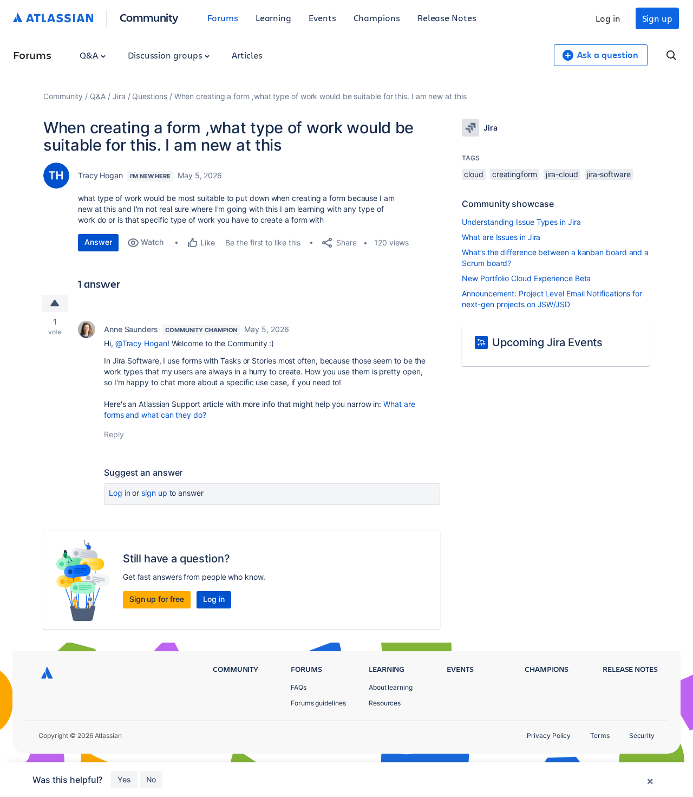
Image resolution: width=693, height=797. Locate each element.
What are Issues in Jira (501, 237)
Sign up (657, 18)
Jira (119, 96)
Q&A (90, 55)
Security (642, 735)
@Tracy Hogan (141, 343)
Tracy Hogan (100, 175)
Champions (377, 17)
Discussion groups (166, 55)
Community (149, 17)
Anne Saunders (131, 329)
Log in (608, 18)
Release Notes (446, 17)
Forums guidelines (318, 703)
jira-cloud (562, 174)
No (151, 779)
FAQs (298, 687)
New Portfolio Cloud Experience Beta (526, 278)
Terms (600, 735)
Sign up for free (156, 599)
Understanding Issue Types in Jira (521, 221)
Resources (385, 703)
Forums (222, 17)
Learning (273, 17)
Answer (98, 242)
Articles (247, 55)
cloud (473, 174)
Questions (149, 96)
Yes (124, 779)
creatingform (514, 174)
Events (322, 17)
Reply (114, 434)
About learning (391, 687)
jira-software (609, 174)
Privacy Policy (549, 735)
